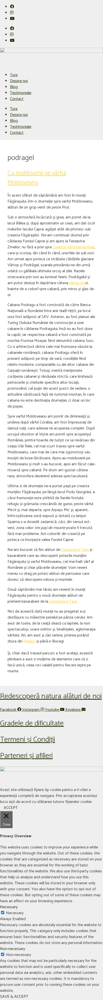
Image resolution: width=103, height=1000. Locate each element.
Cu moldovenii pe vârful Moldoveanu (37, 178)
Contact (17, 99)
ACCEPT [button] (11, 808)
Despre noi (19, 81)
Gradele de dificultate (32, 723)
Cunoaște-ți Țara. (63, 601)
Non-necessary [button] (12, 949)
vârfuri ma (77, 283)
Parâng (30, 641)
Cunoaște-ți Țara (75, 549)
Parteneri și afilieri (26, 756)
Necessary (15, 913)
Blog (14, 87)
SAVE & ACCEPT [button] (14, 996)
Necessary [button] (9, 907)
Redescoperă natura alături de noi (51, 696)
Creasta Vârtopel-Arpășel (73, 247)
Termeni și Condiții (27, 740)
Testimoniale (20, 93)
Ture (14, 75)
